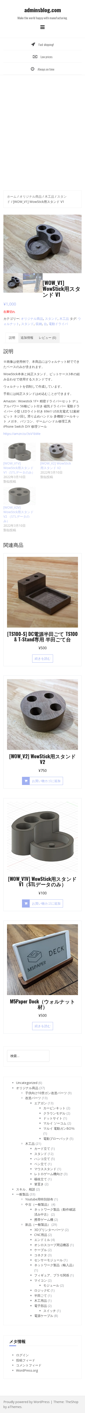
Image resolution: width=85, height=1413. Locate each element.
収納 (39, 324)
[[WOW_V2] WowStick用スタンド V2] (56, 452)
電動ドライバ (58, 324)
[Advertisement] (42, 131)
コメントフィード (28, 1365)
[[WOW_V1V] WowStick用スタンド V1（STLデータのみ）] (19, 452)
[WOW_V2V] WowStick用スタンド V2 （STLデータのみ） (18, 514)
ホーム (12, 196)
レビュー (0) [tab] (47, 337)
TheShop (71, 1402)
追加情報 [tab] (27, 337)
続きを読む (43, 658)
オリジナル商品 (30, 196)
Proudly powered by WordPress (26, 1402)
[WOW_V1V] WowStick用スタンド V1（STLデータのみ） (19, 467)
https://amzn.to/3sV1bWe (22, 433)
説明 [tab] (12, 337)
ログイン (22, 1355)
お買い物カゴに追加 (46, 781)
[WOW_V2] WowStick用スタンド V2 (55, 465)
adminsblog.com (42, 10)
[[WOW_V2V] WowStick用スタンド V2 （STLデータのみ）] (19, 496)
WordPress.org (27, 1370)
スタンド (51, 318)
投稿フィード (25, 1360)
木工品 (49, 196)
